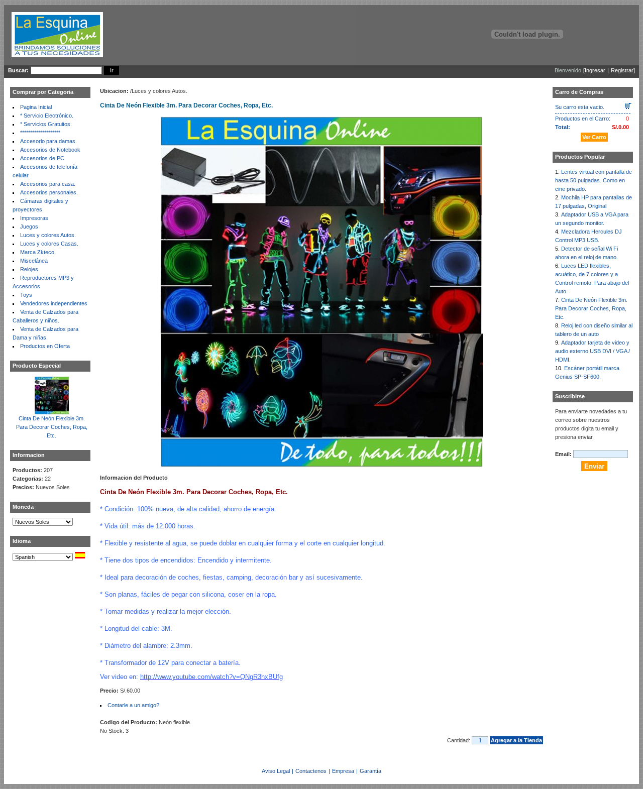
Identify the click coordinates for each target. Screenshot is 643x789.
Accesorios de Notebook (50, 150)
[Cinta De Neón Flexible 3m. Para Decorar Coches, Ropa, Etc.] (52, 411)
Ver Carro (594, 137)
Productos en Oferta (45, 346)
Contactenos (311, 771)
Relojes (29, 269)
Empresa (343, 771)
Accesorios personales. (49, 192)
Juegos (29, 226)
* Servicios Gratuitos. (46, 124)
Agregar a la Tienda (516, 740)
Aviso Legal (276, 771)
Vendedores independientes (53, 303)
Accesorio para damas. (48, 141)
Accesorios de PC (42, 158)
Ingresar (595, 70)
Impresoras (34, 218)
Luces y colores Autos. (48, 235)
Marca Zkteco (37, 252)
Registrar (622, 70)
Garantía (370, 771)
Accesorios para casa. (47, 184)
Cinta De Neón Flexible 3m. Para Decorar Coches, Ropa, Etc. (51, 426)
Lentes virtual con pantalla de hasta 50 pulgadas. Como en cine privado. (593, 180)
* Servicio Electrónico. (46, 115)
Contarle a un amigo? (133, 705)
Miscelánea (34, 261)
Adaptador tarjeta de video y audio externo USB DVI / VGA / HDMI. (592, 351)
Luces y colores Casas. (49, 244)
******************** (40, 133)
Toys (26, 295)
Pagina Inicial (36, 107)
